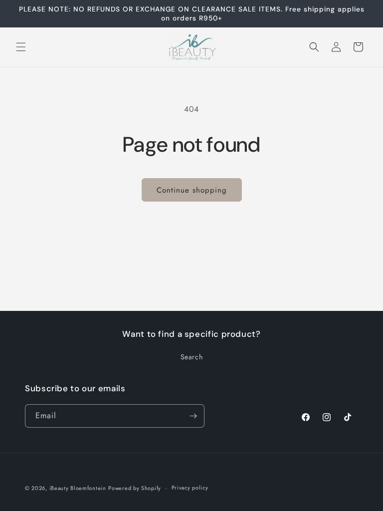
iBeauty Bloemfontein (77, 488)
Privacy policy (190, 488)
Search (192, 357)
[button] (21, 47)
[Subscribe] (193, 416)
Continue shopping (192, 190)
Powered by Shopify (134, 488)
